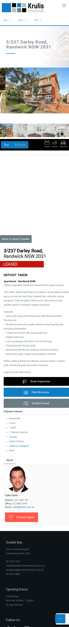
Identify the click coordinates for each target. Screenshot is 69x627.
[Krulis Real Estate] (23, 7)
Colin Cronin (11, 495)
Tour (6, 144)
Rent (20, 20)
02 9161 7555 (13, 561)
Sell (36, 20)
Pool (11, 450)
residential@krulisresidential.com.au (25, 565)
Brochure (20, 144)
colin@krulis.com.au (23, 507)
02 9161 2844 (13, 574)
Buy (5, 20)
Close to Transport (19, 446)
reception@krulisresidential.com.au (25, 569)
